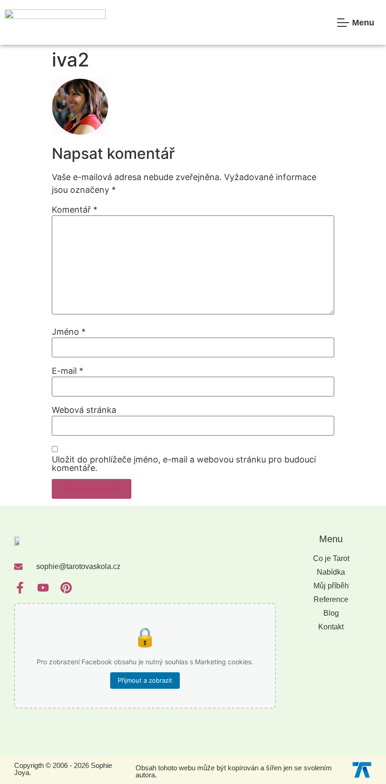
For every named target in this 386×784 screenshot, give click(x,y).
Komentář (74, 210)
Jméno (69, 332)
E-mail (67, 371)
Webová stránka (84, 410)
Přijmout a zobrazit (145, 680)
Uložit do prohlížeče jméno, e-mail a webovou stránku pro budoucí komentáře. (184, 463)
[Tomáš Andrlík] (362, 769)
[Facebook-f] (20, 588)
